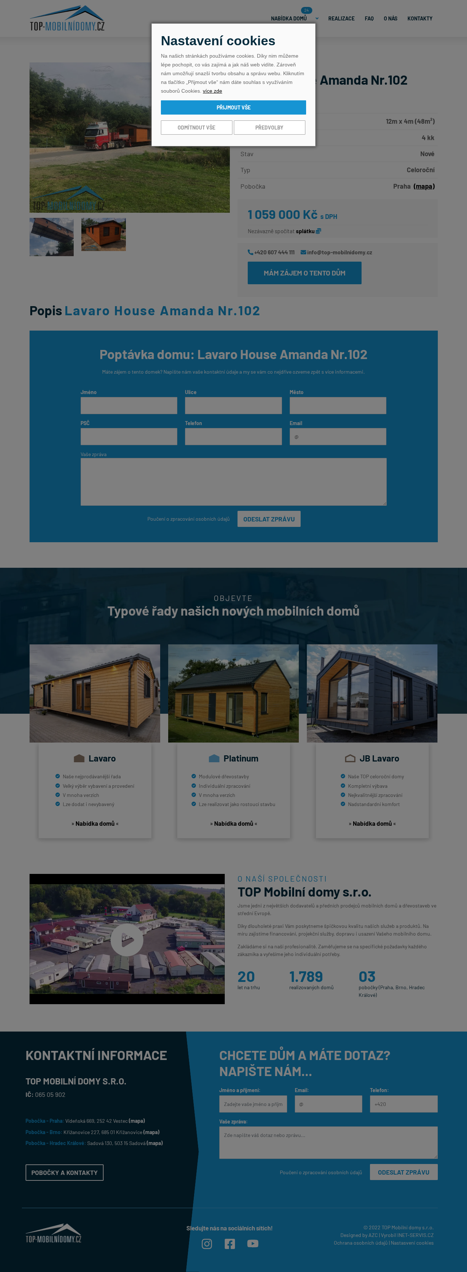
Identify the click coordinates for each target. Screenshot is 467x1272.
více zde (212, 91)
